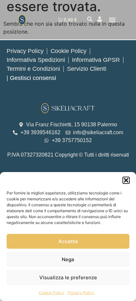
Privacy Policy (81, 292)
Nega (68, 259)
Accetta (68, 241)
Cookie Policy (51, 292)
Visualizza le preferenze (68, 277)
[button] (126, 180)
